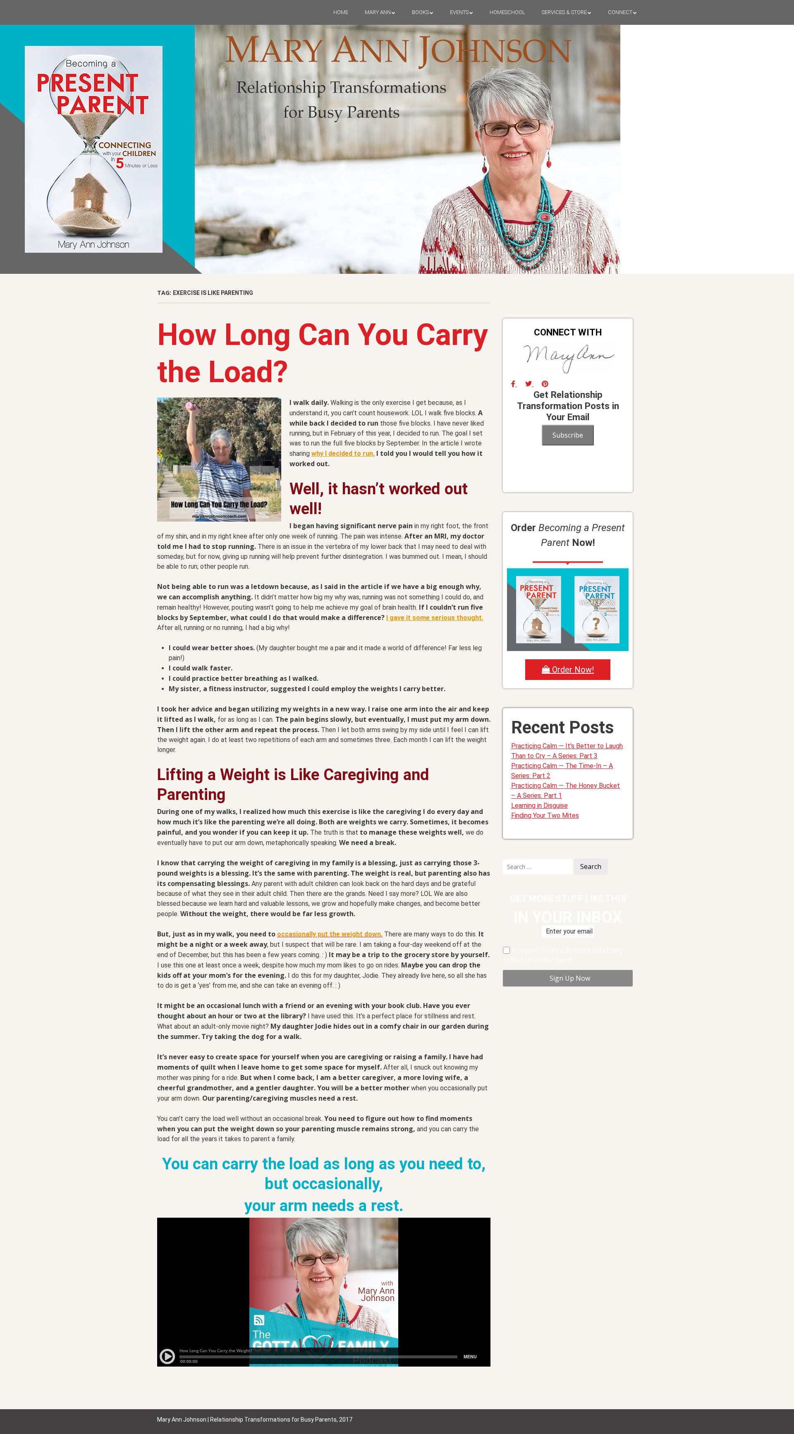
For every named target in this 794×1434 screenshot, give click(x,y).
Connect (620, 12)
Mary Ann (378, 12)
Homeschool (507, 12)
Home (340, 12)
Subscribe (567, 435)
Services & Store (564, 12)
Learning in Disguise (539, 805)
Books (420, 12)
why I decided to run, (343, 453)
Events (459, 12)
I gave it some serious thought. (434, 618)
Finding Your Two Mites (545, 815)
